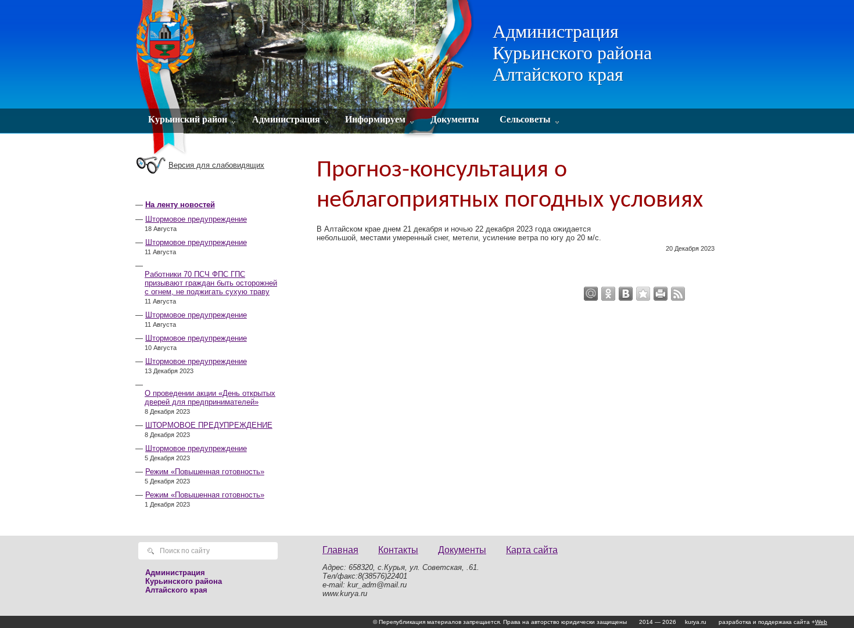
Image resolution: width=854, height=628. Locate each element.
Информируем (375, 119)
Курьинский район (187, 119)
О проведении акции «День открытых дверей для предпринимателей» (210, 397)
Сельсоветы (525, 119)
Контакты (398, 550)
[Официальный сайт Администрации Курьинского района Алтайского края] (306, 78)
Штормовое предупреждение (196, 219)
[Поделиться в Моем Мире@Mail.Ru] (591, 294)
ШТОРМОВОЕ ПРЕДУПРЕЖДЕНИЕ (208, 425)
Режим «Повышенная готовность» (204, 471)
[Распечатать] (661, 294)
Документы (454, 119)
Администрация (286, 119)
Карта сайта (532, 550)
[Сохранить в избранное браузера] (643, 294)
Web (821, 622)
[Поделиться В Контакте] (626, 294)
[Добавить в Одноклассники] (608, 294)
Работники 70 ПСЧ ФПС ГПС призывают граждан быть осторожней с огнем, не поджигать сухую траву (211, 283)
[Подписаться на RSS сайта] (678, 294)
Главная (340, 550)
